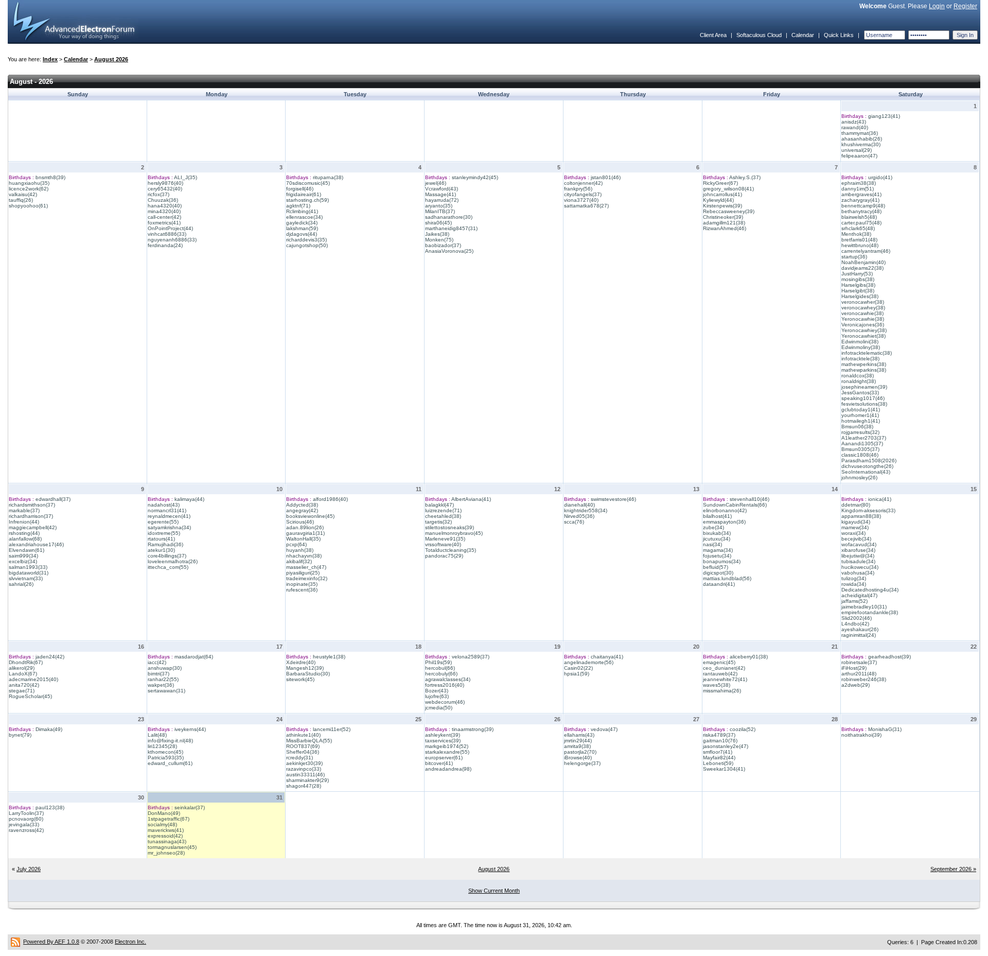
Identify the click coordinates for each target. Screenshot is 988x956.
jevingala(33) (24, 824)
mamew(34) (855, 527)
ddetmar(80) (855, 505)
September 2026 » (953, 869)
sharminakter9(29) (307, 780)
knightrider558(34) (585, 510)
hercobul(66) (440, 668)
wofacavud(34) (858, 544)
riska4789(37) (719, 735)
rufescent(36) (301, 590)
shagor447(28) (303, 786)
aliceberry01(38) (749, 656)
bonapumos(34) (721, 561)
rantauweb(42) (720, 673)
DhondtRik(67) (26, 662)
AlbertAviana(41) (471, 499)
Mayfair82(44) (719, 757)
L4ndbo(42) (855, 624)
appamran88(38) (861, 516)
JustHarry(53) (857, 273)
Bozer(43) (436, 690)
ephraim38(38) (858, 183)
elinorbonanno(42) (725, 510)
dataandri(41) (719, 584)
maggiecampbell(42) (33, 527)
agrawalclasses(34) (447, 679)
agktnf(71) (298, 205)
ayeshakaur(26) (859, 629)
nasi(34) (712, 544)
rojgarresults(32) (860, 432)
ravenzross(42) (26, 830)
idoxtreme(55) (164, 533)
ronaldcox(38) (857, 375)
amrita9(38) (577, 746)
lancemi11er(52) (331, 729)
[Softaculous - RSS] (15, 941)
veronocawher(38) (862, 302)
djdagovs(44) (301, 234)
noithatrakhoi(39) (861, 735)
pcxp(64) (296, 544)
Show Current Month (494, 891)
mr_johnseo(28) (166, 853)
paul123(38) (50, 807)
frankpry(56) (578, 189)
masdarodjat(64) (193, 656)
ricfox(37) (158, 194)
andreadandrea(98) (448, 769)
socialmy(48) (162, 824)
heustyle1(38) (329, 656)
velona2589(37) (470, 656)
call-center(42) (164, 217)
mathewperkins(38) (863, 364)
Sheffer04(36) (302, 752)
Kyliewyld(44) (718, 200)
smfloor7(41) (717, 752)
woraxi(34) (853, 533)
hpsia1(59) (576, 673)
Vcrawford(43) (441, 189)
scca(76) (574, 522)
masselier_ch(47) (306, 567)
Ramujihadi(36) (165, 544)
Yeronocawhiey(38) (864, 330)
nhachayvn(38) (304, 556)
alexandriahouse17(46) (36, 544)
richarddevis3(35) (306, 239)
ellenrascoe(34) (304, 217)
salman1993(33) (28, 567)
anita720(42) (24, 685)
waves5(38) (716, 685)
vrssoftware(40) (443, 544)
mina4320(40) (164, 211)
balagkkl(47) (439, 505)
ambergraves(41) (861, 194)
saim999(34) (23, 556)
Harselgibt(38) (857, 290)
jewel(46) (435, 183)
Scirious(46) (300, 522)
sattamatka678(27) (586, 205)
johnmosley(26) (859, 477)
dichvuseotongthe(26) (867, 466)
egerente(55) (163, 522)
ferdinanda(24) (165, 245)
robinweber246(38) (863, 679)
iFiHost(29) (854, 668)
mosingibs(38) (857, 279)
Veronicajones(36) (862, 324)
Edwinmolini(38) (859, 341)
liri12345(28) (162, 746)
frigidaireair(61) (303, 194)
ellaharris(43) (579, 735)
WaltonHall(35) (303, 539)
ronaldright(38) (858, 381)
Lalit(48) (157, 735)
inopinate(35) (301, 584)
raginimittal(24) (858, 635)
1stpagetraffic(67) (168, 819)
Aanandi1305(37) (862, 443)
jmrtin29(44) (578, 740)
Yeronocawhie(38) (862, 319)
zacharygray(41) (860, 200)
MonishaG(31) (885, 729)
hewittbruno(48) (859, 245)
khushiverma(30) (860, 144)
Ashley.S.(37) (745, 177)
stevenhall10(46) (749, 499)
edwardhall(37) (53, 499)
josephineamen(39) (864, 387)
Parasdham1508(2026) (868, 460)
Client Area (713, 35)
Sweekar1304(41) (724, 769)
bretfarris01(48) (859, 239)
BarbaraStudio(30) (308, 673)
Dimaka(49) (49, 729)
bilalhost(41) (717, 516)
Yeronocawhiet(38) (863, 336)
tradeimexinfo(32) (306, 578)
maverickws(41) (166, 830)
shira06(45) (438, 222)
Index (50, 59)
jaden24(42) (50, 656)
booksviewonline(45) (310, 516)
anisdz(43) (853, 122)
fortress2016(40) (444, 685)
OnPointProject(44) (170, 228)
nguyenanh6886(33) (172, 239)
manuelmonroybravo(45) (454, 533)
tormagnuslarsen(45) (172, 847)
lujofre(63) (437, 696)
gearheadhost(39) (889, 656)
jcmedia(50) (438, 707)
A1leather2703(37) (863, 438)
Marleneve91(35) (445, 539)
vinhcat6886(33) (167, 234)
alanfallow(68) (25, 539)
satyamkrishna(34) (169, 527)
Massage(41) (440, 194)
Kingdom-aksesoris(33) (868, 510)
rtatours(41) (161, 539)
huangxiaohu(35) (29, 183)
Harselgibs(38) (858, 285)
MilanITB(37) (440, 211)
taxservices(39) (443, 740)
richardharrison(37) (31, 516)
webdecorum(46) (445, 702)
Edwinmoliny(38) (860, 347)
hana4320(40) (165, 205)
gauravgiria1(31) (305, 533)
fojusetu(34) (717, 556)
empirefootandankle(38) (869, 612)
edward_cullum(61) (170, 763)
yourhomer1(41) (860, 415)
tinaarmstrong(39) (472, 729)
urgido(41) (880, 177)
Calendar (802, 35)
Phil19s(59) (438, 662)
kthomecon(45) (165, 752)
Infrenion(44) (24, 522)
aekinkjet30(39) (304, 763)
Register (965, 6)
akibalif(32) (299, 561)
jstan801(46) (606, 177)
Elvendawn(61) (26, 550)
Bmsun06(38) (857, 426)
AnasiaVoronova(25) (449, 251)
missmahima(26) (722, 690)
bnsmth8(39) (50, 177)
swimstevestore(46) (613, 499)
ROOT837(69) (303, 746)
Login (937, 6)
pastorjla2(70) (580, 752)
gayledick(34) (301, 222)
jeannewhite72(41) (725, 679)
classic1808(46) (859, 455)
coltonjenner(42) (583, 183)
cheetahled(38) (443, 516)
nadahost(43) (164, 505)
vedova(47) (604, 729)
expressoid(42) (165, 836)
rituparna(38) (328, 177)
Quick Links (839, 35)
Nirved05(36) (579, 516)
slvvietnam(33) (26, 578)
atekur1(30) (161, 550)
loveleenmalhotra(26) (173, 561)
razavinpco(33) (303, 769)
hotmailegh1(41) (860, 421)
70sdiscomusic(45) (308, 183)
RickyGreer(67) (720, 183)
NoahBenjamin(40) (863, 262)
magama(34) (718, 550)
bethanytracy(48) (861, 211)
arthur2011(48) (858, 673)
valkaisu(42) (23, 194)
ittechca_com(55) (168, 567)
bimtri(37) (158, 673)
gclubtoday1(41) (860, 409)
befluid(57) (715, 567)
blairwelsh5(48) (859, 217)
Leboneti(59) (718, 763)
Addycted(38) (302, 505)
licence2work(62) (28, 189)
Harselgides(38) (859, 296)
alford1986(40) (330, 499)
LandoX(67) (23, 673)
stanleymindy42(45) (475, 177)
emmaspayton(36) (724, 522)
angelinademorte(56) (588, 662)
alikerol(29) (21, 668)
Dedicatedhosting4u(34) (869, 590)
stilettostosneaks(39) (449, 527)
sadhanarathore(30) (448, 217)
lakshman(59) (302, 228)
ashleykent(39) (442, 735)
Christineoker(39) (723, 217)
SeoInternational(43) (865, 472)
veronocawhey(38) (863, 307)
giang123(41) (884, 116)
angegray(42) (302, 510)
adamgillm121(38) (724, 222)
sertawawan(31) (166, 690)
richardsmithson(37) (32, 505)
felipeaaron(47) (859, 156)
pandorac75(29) (444, 556)
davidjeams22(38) (862, 268)
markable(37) (24, 510)
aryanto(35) (438, 205)
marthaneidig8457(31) (451, 228)
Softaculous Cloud (759, 35)
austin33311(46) (305, 774)
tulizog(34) (853, 578)
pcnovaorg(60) (26, 819)
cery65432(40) (165, 189)
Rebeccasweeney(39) (728, 211)
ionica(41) (879, 499)
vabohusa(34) (857, 573)
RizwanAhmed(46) (724, 228)
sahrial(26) (21, 584)
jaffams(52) (854, 601)
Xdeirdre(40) (300, 662)
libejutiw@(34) (857, 556)
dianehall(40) (579, 505)
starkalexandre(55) (447, 752)
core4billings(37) (167, 556)
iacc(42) (157, 662)
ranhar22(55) (163, 679)
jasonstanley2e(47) (725, 746)
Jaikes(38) (437, 234)
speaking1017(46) (863, 398)
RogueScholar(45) (30, 696)
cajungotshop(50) (307, 245)
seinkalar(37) (189, 807)
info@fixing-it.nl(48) (170, 740)
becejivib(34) (856, 539)
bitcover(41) (439, 763)
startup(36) (854, 256)
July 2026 (28, 869)
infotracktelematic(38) (866, 353)
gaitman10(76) (720, 740)
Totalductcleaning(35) (450, 550)
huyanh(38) (299, 550)
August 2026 (111, 59)
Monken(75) (439, 239)
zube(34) (713, 527)
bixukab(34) (717, 533)
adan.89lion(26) (305, 527)
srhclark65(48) (858, 228)
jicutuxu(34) (716, 539)
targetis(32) (438, 522)
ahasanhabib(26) (861, 139)
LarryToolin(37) (26, 813)
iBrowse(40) (578, 757)
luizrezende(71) (443, 510)
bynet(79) (20, 735)
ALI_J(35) (185, 177)
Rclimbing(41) (302, 211)
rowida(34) (853, 584)
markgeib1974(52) (446, 746)
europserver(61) (444, 757)
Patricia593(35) (166, 757)
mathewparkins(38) (863, 370)
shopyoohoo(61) (28, 205)
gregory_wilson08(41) (728, 189)
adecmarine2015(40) (33, 679)
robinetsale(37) (859, 662)
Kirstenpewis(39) (722, 205)
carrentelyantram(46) (865, 251)
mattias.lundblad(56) (727, 578)
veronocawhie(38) (862, 313)
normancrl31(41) (167, 510)
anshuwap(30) (165, 668)
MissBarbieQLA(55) (309, 740)
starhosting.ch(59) (307, 200)
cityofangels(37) (583, 194)
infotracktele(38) (860, 358)
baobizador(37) (443, 245)
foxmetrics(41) (164, 222)
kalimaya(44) (189, 499)
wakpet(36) (161, 685)
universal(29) (856, 150)
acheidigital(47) (859, 595)
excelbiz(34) (23, 561)
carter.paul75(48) (861, 222)
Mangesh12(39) (305, 668)
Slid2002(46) (856, 618)
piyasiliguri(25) (303, 573)
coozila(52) (742, 729)
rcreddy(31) (299, 757)
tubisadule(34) (858, 561)
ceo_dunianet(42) (724, 668)
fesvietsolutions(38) (864, 404)
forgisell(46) (299, 189)
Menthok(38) (856, 234)
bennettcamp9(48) (863, 205)
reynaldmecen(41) (169, 516)
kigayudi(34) (855, 522)
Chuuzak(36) (163, 200)
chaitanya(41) (607, 656)
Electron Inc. (130, 941)
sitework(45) (300, 679)
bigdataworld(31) (28, 573)
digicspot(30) (718, 573)
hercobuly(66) (441, 673)
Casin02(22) (578, 668)
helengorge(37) (582, 763)
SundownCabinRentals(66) (735, 505)
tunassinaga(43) (167, 841)
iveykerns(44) (190, 729)
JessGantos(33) (860, 392)
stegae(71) (21, 690)
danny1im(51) (857, 189)
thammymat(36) (859, 133)
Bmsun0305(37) (860, 449)
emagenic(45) (719, 662)
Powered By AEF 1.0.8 (51, 941)
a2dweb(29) (855, 685)
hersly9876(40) (165, 183)
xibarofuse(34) (858, 550)
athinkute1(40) (303, 735)
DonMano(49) (164, 813)
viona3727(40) (581, 200)
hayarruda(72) (441, 200)
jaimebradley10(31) (864, 607)
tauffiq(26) (21, 200)
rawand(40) (854, 127)
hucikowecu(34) (859, 567)
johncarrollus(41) (722, 194)
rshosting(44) (24, 533)
